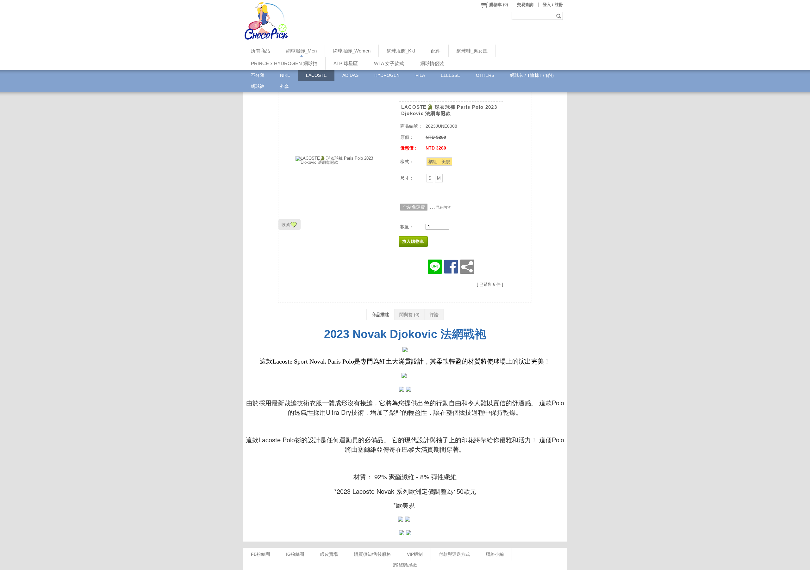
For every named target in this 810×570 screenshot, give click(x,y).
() (498, 4)
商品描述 (380, 314)
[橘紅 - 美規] (439, 161)
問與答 (409, 314)
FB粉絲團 (260, 554)
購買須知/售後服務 (372, 554)
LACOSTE (316, 75)
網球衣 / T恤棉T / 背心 (532, 75)
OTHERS (485, 75)
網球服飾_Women (352, 50)
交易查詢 (525, 4)
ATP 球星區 (345, 63)
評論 (434, 314)
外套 (284, 86)
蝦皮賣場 (329, 554)
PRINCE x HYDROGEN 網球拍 (284, 63)
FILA (420, 75)
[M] (438, 178)
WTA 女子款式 (389, 63)
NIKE (285, 75)
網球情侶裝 (432, 63)
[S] (430, 178)
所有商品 (260, 50)
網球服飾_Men (301, 50)
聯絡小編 (495, 554)
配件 (435, 50)
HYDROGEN (387, 75)
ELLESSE (450, 75)
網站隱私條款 (405, 565)
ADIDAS (350, 75)
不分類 (257, 75)
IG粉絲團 (295, 554)
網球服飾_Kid (401, 50)
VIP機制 (415, 554)
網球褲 (257, 86)
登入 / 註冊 (553, 4)
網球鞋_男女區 (472, 50)
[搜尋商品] (559, 16)
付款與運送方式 (454, 554)
